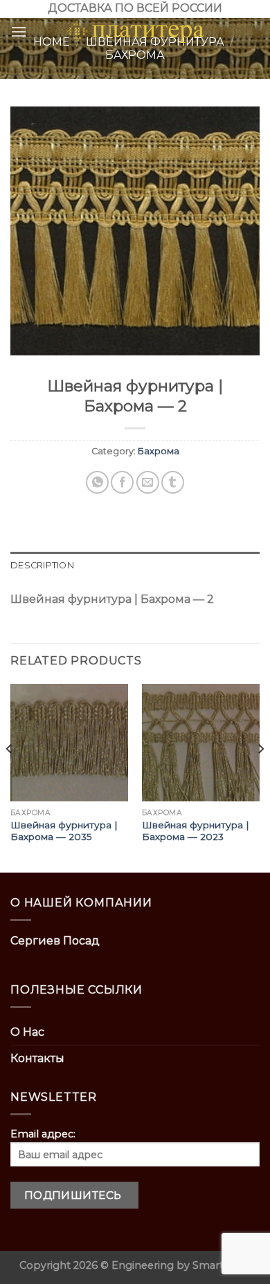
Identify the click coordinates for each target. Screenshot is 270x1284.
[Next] (260, 776)
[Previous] (10, 776)
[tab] (135, 565)
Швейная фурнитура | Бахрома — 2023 (195, 831)
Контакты (37, 1058)
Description (42, 565)
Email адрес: (42, 1134)
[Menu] (18, 31)
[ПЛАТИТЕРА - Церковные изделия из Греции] (135, 31)
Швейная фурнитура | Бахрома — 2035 (64, 831)
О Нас (27, 1032)
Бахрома (158, 451)
